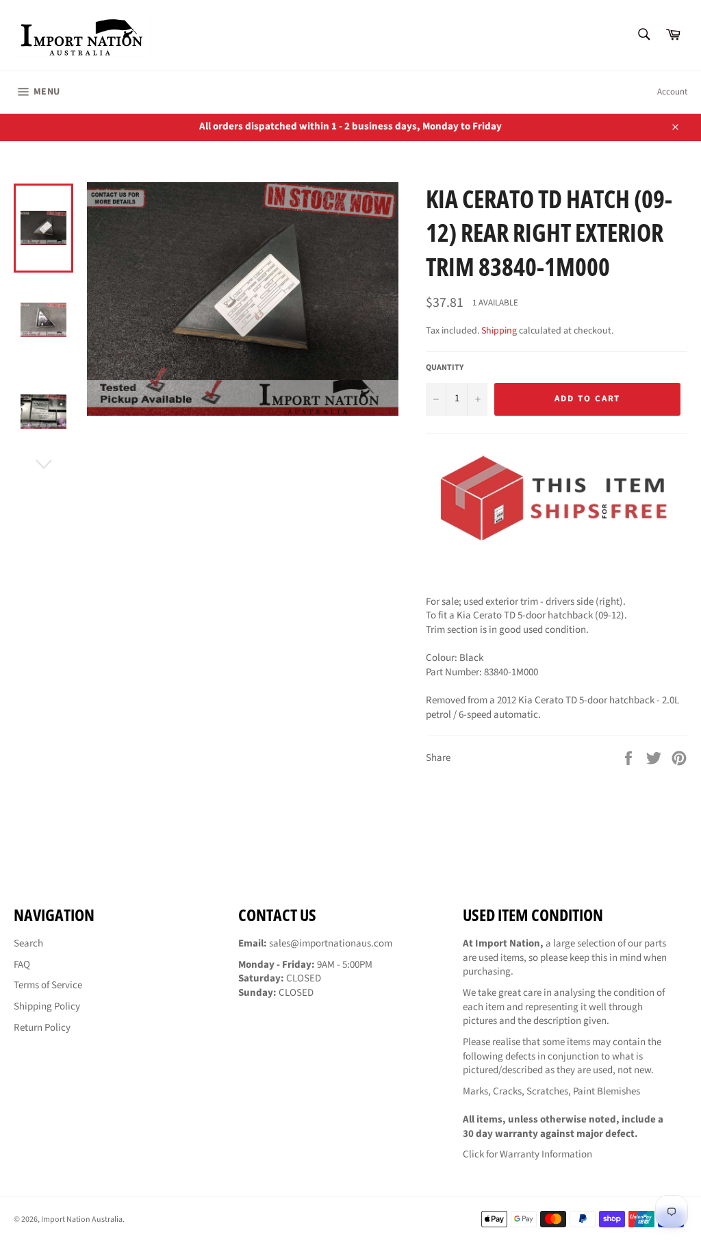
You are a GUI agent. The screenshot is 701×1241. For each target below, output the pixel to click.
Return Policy (42, 1027)
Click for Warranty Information (527, 1154)
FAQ (22, 964)
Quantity (444, 367)
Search (28, 943)
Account (672, 92)
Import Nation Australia (82, 1219)
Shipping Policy (47, 1006)
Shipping (499, 331)
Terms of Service (48, 985)
